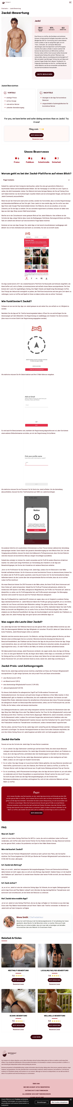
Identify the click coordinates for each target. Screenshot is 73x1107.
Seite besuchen (44, 74)
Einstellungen (41, 1102)
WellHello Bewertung (54, 1016)
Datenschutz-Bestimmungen (36, 1090)
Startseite (4, 8)
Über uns (36, 1084)
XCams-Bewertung (18, 1016)
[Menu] (70, 2)
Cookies (17, 1099)
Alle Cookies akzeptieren (60, 1102)
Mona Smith (22, 917)
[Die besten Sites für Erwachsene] (6, 2)
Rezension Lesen (37, 139)
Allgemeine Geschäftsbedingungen (36, 1094)
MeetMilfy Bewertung (18, 970)
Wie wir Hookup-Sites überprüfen (36, 1087)
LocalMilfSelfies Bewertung (54, 970)
